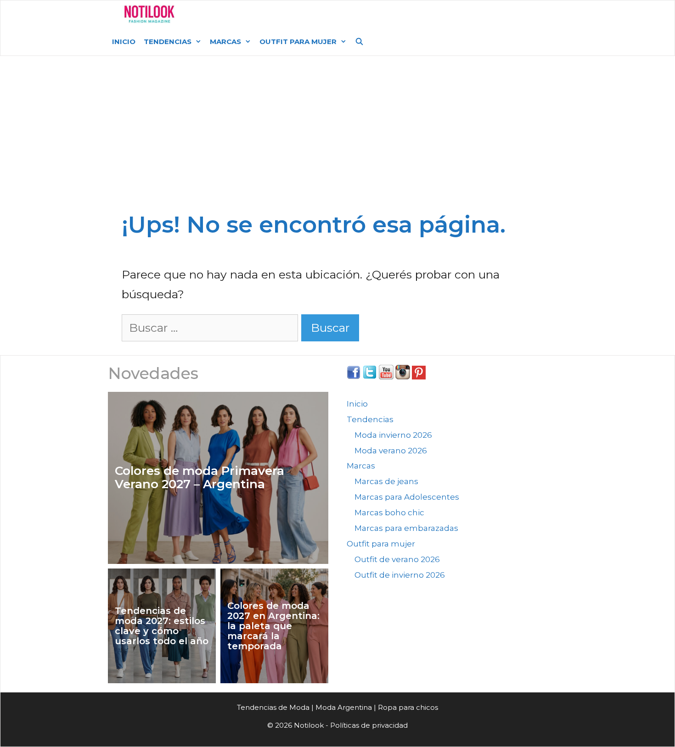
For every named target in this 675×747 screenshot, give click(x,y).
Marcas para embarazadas (406, 528)
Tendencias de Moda (273, 707)
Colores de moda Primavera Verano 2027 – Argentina (199, 477)
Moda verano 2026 (390, 450)
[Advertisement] (337, 125)
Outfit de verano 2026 (397, 559)
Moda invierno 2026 (393, 435)
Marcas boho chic (389, 512)
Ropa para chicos (408, 707)
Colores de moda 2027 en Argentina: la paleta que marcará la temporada (273, 626)
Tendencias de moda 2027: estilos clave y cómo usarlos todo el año (161, 626)
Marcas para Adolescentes (406, 497)
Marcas (225, 41)
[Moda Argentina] (149, 14)
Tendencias (167, 41)
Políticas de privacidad (369, 725)
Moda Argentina (251, 14)
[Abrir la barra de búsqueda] (359, 42)
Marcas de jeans (386, 481)
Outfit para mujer (298, 41)
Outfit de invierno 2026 (399, 575)
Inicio (123, 41)
